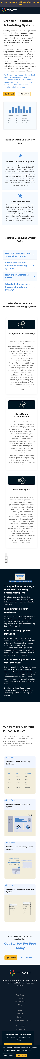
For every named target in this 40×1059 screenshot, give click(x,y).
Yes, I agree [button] (21, 1055)
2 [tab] (6, 558)
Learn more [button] (8, 1055)
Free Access (20, 1029)
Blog (20, 1005)
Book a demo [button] (26, 958)
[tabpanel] (21, 355)
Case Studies (20, 1002)
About (20, 1010)
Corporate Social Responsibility (20, 1020)
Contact (20, 1017)
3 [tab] (6, 561)
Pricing (20, 998)
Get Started (9, 94)
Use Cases (20, 995)
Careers (20, 1014)
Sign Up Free (11, 958)
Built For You (27, 115)
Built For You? (23, 94)
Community (20, 1026)
